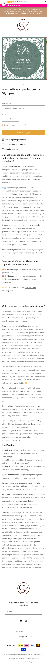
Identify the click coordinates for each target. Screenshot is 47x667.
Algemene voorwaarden (16, 658)
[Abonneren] (39, 612)
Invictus (20, 253)
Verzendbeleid (18, 662)
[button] (4, 25)
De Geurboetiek (14, 654)
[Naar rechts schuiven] (28, 84)
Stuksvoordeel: (7, 103)
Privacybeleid (38, 654)
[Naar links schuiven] (18, 84)
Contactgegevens (30, 662)
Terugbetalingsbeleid (33, 658)
